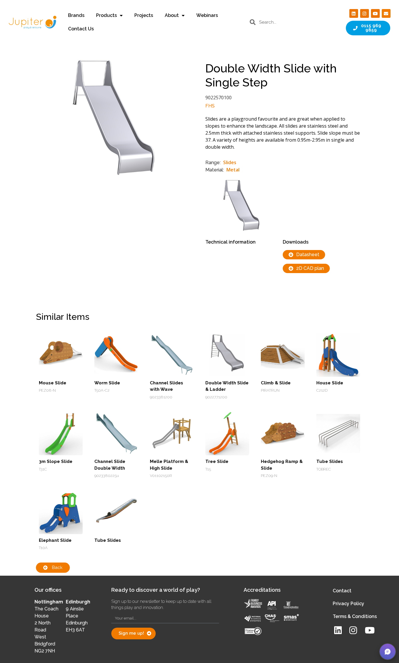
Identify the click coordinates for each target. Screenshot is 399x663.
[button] (387, 651)
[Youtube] (375, 13)
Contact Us (81, 29)
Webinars (207, 15)
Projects (143, 15)
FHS (210, 106)
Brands (76, 15)
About (172, 15)
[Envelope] (386, 13)
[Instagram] (364, 13)
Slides (229, 162)
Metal (233, 169)
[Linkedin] (353, 13)
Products (106, 15)
